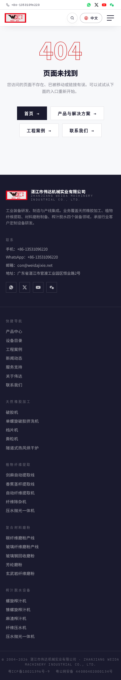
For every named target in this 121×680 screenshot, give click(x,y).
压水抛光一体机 (20, 510)
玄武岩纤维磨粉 (20, 573)
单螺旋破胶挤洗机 (22, 421)
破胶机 (12, 412)
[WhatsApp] (88, 4)
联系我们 (82, 130)
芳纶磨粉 (14, 564)
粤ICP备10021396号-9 (29, 671)
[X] (96, 4)
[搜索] (72, 18)
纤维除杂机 (16, 501)
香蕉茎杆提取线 (20, 484)
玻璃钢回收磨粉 (20, 556)
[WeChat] (111, 4)
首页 (32, 113)
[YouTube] (103, 4)
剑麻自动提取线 (20, 475)
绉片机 (12, 430)
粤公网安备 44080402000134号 (84, 671)
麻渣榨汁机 (16, 618)
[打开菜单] (110, 18)
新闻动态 (14, 358)
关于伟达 (14, 376)
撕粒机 (12, 438)
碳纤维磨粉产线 (20, 538)
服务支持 (14, 367)
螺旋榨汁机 (16, 601)
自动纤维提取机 (20, 493)
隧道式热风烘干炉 (22, 448)
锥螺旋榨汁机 (18, 609)
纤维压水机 (16, 627)
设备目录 (14, 340)
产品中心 (14, 331)
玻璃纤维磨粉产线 (22, 546)
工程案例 (39, 130)
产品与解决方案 (77, 113)
